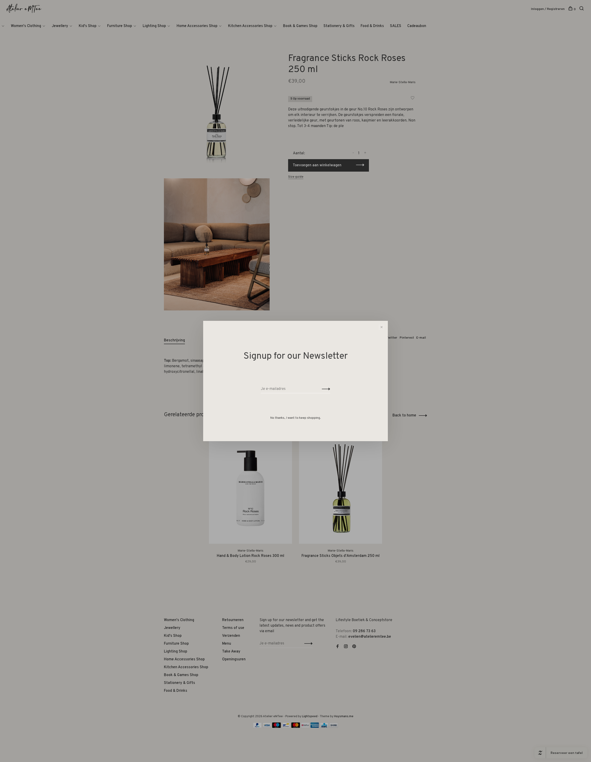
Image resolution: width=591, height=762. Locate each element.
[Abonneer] (324, 389)
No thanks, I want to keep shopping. (295, 418)
